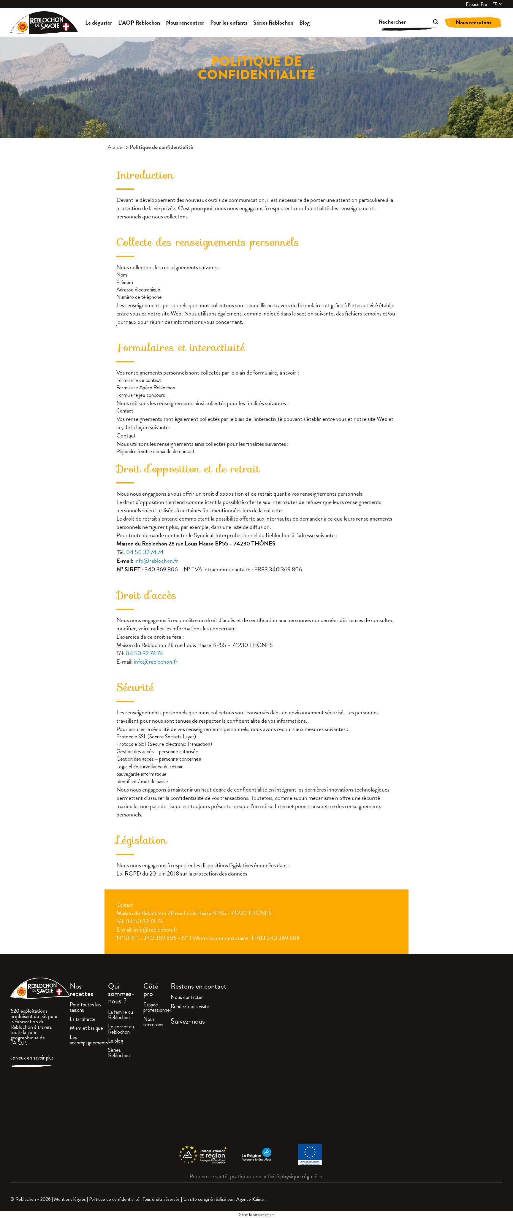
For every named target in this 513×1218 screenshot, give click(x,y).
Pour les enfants (228, 22)
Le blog (115, 1041)
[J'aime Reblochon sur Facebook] (224, 1085)
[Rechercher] (427, 22)
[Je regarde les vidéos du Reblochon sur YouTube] (449, 1085)
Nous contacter (187, 998)
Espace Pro (476, 4)
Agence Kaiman (251, 1199)
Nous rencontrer (185, 22)
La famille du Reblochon (120, 1015)
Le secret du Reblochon (121, 1030)
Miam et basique (86, 1028)
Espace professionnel (157, 1008)
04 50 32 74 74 (145, 552)
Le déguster (98, 22)
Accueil (116, 146)
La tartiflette (83, 1019)
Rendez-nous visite (190, 1007)
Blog (304, 22)
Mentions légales (70, 1199)
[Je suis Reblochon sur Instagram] (337, 1085)
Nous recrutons (473, 22)
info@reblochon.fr (156, 560)
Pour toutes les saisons (85, 1008)
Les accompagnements (89, 1040)
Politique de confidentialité (114, 1199)
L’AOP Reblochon (139, 22)
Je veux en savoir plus (32, 1058)
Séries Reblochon (273, 22)
